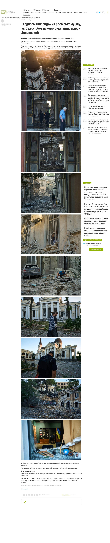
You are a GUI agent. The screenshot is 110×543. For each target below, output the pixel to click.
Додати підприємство (96, 249)
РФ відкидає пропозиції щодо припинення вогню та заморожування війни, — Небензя (98, 71)
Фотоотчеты (37, 12)
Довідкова (69, 12)
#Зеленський (24, 489)
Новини (38, 10)
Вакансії (47, 10)
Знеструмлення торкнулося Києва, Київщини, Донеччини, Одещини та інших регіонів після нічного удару (98, 130)
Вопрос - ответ (26, 15)
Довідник (57, 10)
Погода (64, 12)
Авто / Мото (58, 12)
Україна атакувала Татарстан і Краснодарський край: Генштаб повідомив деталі (98, 121)
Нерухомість (44, 12)
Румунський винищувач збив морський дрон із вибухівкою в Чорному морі (98, 114)
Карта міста (51, 12)
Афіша (31, 12)
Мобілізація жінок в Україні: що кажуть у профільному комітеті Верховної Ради (98, 79)
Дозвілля (76, 12)
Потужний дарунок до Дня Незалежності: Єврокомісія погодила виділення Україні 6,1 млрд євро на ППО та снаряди (98, 88)
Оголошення (26, 12)
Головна (28, 10)
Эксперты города (83, 12)
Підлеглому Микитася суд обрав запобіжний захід (96, 107)
